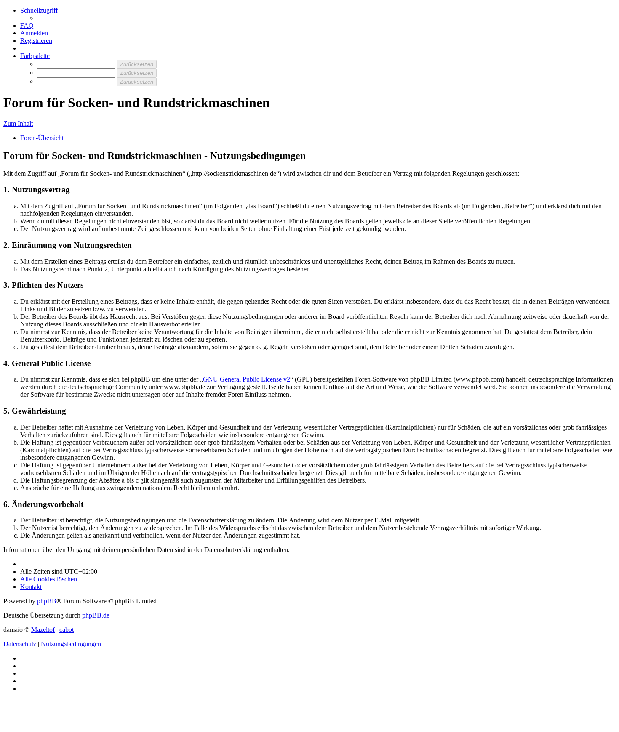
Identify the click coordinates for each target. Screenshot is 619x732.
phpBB (46, 601)
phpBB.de (95, 615)
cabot (66, 629)
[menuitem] (27, 25)
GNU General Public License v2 (246, 379)
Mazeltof (43, 629)
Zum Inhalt (18, 123)
